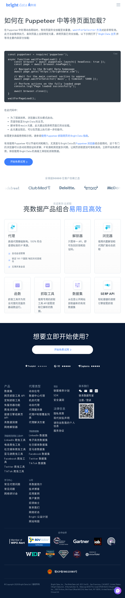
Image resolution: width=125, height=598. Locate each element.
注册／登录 (85, 400)
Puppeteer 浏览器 (85, 143)
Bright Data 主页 (107, 34)
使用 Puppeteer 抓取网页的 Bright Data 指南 (64, 135)
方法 (87, 30)
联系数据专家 (86, 395)
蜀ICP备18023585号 (65, 571)
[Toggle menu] (119, 5)
